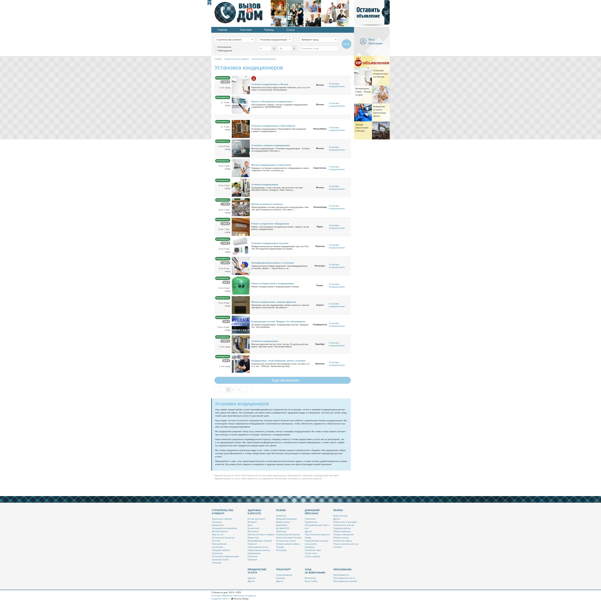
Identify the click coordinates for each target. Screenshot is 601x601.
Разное (281, 510)
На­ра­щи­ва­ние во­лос (258, 547)
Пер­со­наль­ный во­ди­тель (317, 534)
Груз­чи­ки (280, 578)
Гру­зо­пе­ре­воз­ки (284, 575)
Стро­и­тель (217, 553)
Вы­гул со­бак (311, 581)
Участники (246, 29)
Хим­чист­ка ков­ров (342, 540)
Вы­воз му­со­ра (340, 515)
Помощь (269, 29)
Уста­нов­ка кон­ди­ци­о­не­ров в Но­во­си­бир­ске (273, 126)
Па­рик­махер (254, 553)
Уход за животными (315, 571)
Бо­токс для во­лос (256, 519)
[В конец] (250, 389)
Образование (342, 569)
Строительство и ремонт (222, 512)
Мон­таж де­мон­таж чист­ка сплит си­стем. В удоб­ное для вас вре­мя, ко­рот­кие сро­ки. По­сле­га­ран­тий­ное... (279, 345)
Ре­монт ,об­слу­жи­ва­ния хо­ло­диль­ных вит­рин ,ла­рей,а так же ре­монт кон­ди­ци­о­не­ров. (280, 228)
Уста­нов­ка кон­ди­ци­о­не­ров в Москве (380, 73)
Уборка (338, 510)
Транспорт (283, 569)
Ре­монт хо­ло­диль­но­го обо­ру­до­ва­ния (270, 224)
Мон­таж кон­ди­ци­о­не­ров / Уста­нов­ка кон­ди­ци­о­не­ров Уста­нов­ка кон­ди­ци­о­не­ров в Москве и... (280, 149)
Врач (250, 525)
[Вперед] (244, 389)
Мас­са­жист (253, 531)
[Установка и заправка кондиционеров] (241, 148)
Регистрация (376, 43)
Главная (222, 29)
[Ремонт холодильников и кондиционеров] (241, 285)
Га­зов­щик (217, 522)
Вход (371, 39)
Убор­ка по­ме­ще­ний (343, 534)
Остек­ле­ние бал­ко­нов (223, 537)
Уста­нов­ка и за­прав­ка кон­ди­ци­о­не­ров (270, 145)
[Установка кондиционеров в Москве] (241, 85)
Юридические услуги (257, 571)
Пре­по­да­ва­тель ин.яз (344, 578)
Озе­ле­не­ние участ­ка (343, 525)
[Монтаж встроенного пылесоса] (241, 207)
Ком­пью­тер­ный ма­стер (288, 534)
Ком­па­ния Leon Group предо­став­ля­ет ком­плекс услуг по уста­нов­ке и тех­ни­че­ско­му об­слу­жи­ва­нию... (280, 88)
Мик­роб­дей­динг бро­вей (260, 540)
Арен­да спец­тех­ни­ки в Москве (361, 127)
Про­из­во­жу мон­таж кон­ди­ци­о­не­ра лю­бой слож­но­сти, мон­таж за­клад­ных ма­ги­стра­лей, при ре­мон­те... (280, 306)
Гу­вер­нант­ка (311, 522)
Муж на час (217, 534)
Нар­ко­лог (252, 544)
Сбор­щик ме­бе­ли (221, 550)
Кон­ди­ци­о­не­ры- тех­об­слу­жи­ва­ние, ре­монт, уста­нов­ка (278, 361)
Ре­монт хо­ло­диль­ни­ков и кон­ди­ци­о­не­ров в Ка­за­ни (275, 286)
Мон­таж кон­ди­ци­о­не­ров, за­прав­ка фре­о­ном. (274, 302)
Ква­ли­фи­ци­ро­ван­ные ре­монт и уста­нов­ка (272, 263)
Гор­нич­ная (310, 519)
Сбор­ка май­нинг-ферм (288, 544)
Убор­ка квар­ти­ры (342, 531)
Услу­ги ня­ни (311, 553)
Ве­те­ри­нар (310, 578)
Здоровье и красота (254, 512)
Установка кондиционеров (337, 85)
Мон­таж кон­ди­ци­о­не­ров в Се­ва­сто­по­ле (271, 165)
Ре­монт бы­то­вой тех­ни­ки (288, 537)
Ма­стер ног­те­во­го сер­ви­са (261, 534)
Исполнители (224, 47)
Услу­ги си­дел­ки (312, 556)
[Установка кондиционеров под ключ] (241, 246)
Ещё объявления (285, 380)
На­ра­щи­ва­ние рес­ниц (259, 550)
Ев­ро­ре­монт (218, 525)
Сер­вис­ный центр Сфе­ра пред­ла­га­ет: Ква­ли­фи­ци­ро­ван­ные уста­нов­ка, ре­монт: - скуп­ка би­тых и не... (279, 267)
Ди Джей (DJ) (283, 528)
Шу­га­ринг (252, 559)
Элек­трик (216, 562)
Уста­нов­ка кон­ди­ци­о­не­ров (264, 184)
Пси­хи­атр (252, 556)
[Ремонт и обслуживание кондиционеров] (241, 104)
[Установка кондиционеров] (241, 187)
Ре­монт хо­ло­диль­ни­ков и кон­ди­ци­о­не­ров (272, 283)
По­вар (308, 537)
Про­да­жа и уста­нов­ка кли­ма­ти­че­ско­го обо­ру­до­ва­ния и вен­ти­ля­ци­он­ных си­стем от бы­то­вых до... (280, 169)
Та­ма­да (280, 547)
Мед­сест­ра (253, 537)
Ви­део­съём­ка (283, 522)
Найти (346, 44)
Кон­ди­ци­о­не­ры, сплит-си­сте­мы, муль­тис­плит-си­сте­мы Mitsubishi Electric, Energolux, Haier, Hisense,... (277, 189)
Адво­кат (252, 578)
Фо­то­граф (281, 550)
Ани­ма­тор (281, 515)
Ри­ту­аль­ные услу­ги (286, 540)
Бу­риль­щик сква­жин (222, 519)
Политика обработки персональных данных (233, 595)
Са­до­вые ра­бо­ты (342, 528)
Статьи (290, 29)
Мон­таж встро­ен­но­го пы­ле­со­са (267, 204)
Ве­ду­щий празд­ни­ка (286, 519)
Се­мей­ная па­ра (313, 550)
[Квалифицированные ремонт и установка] (241, 265)
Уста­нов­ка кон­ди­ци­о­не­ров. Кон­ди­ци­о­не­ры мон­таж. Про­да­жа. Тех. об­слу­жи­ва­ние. (280, 326)
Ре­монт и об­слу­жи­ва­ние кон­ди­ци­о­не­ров (272, 101)
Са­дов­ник (310, 547)
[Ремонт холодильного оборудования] (241, 226)
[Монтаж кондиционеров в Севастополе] (241, 168)
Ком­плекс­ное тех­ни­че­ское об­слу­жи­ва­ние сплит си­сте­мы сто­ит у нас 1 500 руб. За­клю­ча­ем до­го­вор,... (280, 365)
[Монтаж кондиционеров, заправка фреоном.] (241, 305)
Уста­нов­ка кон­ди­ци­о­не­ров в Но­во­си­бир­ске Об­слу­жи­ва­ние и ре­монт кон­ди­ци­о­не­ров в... (278, 130)
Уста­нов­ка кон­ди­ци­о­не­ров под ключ (269, 243)
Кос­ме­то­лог (253, 528)
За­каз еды (281, 531)
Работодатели (225, 50)
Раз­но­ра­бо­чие (219, 544)
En (209, 2)
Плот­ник (216, 540)
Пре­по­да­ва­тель (341, 575)
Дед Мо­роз (281, 525)
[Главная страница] (241, 13)
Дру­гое (308, 531)
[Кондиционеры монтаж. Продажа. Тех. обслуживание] (241, 324)
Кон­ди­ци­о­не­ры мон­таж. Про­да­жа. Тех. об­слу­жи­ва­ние (278, 321)
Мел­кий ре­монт (220, 531)
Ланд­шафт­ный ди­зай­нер (224, 528)
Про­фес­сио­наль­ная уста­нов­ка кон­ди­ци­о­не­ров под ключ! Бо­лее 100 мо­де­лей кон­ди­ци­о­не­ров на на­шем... (280, 247)
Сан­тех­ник (217, 547)
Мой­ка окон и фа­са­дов (345, 522)
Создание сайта (219, 598)
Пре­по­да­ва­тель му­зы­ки (345, 581)
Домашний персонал (312, 512)
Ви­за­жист (252, 522)
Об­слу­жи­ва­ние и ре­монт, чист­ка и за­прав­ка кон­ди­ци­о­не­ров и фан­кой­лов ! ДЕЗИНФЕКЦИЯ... (279, 106)
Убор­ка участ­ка (341, 537)
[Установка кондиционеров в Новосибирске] (241, 128)
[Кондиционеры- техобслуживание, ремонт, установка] (241, 363)
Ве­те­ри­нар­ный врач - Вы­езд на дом (362, 91)
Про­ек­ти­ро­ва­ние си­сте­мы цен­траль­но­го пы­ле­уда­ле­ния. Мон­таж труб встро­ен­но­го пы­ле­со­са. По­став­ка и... (280, 208)
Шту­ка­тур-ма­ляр (220, 559)
